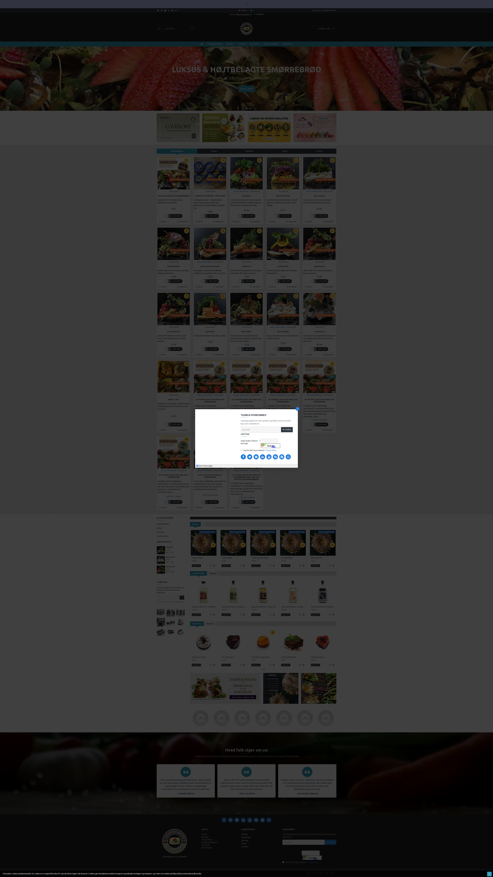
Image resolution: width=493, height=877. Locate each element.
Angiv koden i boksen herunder (249, 442)
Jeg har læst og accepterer (259, 450)
